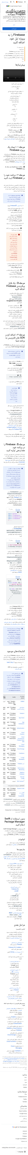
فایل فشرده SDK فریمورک (16, 863)
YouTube (25, 1101)
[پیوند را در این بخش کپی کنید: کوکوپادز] (16, 839)
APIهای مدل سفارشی (21, 794)
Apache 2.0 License (12, 1059)
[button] (14, 131)
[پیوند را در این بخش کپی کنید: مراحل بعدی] (12, 925)
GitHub (25, 1087)
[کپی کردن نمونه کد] (20, 375)
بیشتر (11, 509)
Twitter (25, 1099)
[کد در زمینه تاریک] (18, 375)
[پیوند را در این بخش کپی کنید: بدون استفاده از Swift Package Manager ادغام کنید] (14, 825)
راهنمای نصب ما (12, 355)
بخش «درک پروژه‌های (20, 162)
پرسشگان (25, 1118)
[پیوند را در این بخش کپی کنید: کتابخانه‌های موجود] (5, 651)
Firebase (25, 1136)
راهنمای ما (14, 844)
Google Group (23, 1113)
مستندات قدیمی (23, 1121)
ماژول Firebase (18, 497)
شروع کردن (14, 28)
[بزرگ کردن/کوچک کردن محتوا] (17, 47)
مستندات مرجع (14, 483)
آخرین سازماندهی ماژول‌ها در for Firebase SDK (14, 427)
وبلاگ (25, 1094)
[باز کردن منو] (24, 2)
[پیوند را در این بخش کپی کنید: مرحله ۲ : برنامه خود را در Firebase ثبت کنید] (23, 181)
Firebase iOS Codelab (14, 947)
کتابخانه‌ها (25, 1084)
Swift (8, 662)
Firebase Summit (23, 1096)
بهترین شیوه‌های (14, 195)
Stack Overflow (23, 1111)
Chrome (25, 1133)
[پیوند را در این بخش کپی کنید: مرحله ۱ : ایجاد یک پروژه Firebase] (8, 150)
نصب (21, 763)
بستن (14, 24)
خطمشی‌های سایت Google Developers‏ (11, 1061)
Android (25, 1131)
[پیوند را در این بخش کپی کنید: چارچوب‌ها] (15, 849)
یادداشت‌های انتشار (23, 1116)
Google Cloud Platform (21, 1138)
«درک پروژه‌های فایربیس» (16, 938)
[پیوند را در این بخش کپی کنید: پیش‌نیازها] (13, 65)
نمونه (26, 1082)
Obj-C (12, 662)
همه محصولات (24, 1141)
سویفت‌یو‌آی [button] (17, 509)
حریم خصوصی (20, 1147)
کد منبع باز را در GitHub (16, 952)
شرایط (25, 1147)
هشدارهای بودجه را (14, 961)
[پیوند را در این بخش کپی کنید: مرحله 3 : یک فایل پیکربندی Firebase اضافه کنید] (13, 289)
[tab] (18, 509)
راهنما (25, 1077)
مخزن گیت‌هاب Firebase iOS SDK (14, 889)
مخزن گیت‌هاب (18, 669)
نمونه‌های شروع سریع (10, 139)
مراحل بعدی (13, 619)
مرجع (25, 1079)
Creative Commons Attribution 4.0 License (14, 1058)
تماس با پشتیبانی (23, 1108)
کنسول (15, 205)
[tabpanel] (14, 517)
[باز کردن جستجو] (14, 2)
